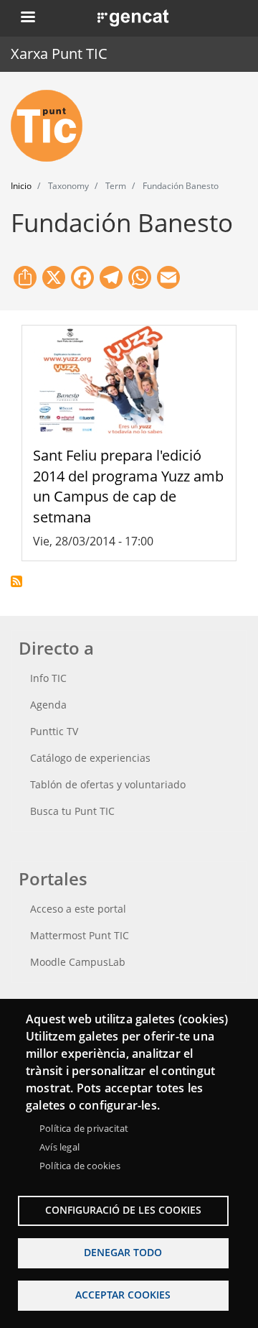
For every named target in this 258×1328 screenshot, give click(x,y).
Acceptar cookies (123, 1294)
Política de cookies (79, 1165)
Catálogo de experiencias (90, 758)
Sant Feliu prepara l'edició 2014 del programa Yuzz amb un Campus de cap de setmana (128, 486)
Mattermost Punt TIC (79, 935)
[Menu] (27, 18)
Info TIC (48, 678)
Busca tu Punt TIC (72, 811)
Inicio (21, 186)
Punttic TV (54, 731)
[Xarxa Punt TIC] (52, 126)
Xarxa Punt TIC (59, 53)
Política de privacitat (83, 1128)
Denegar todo (123, 1252)
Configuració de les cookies (123, 1210)
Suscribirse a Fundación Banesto (16, 581)
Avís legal (59, 1146)
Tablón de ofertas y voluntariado (108, 784)
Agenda (48, 704)
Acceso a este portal (78, 909)
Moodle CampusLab (77, 962)
